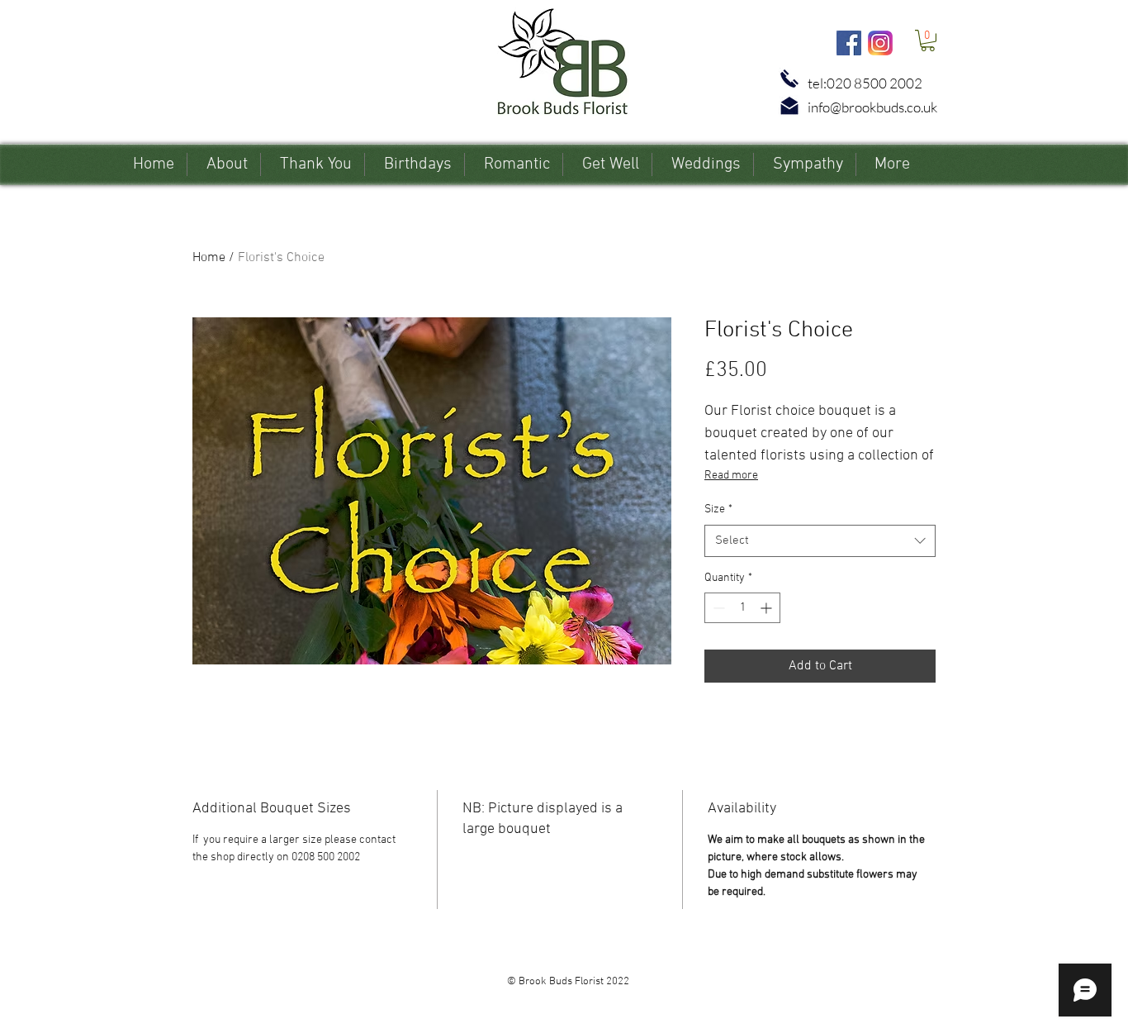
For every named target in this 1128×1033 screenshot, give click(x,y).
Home (208, 258)
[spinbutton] (742, 607)
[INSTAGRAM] (880, 43)
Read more (731, 476)
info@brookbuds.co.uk (872, 107)
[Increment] (767, 607)
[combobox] (820, 541)
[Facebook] (849, 43)
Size (718, 509)
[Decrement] (717, 607)
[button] (928, 40)
